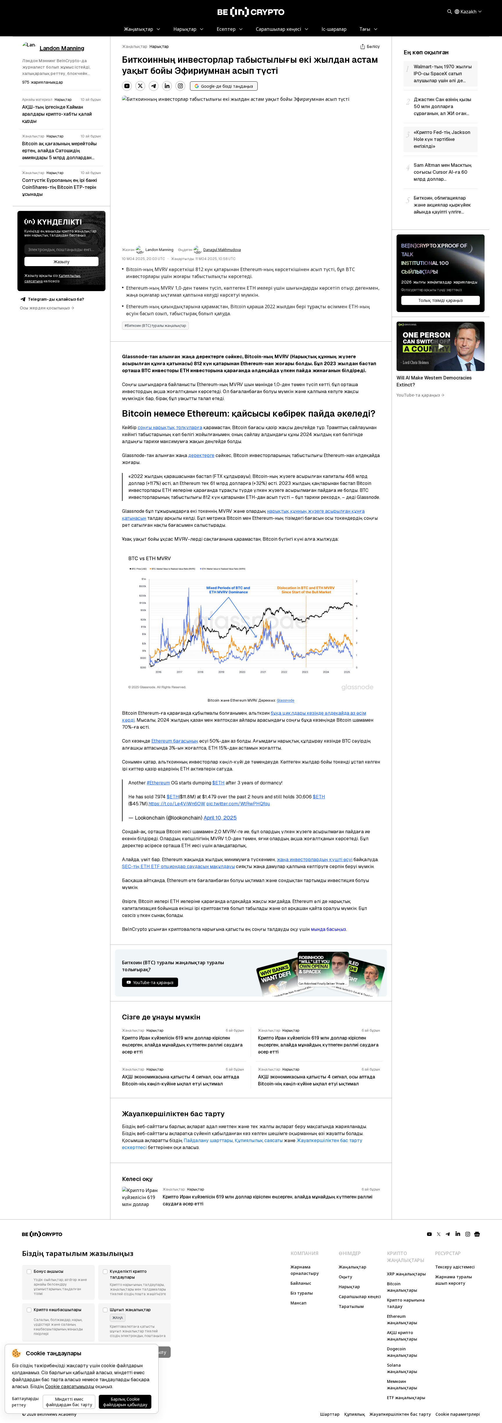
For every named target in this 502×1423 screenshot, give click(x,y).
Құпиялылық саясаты (259, 1140)
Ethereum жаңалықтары (402, 1319)
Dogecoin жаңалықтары (402, 1352)
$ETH (218, 783)
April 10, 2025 (220, 817)
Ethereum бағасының (174, 741)
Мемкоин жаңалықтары (402, 1384)
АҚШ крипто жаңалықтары (402, 1336)
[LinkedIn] (167, 86)
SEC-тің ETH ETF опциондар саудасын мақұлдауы (178, 866)
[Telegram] (154, 86)
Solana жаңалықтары (402, 1368)
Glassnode (285, 700)
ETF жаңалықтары (406, 1397)
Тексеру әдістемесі (455, 1267)
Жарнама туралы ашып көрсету (453, 1280)
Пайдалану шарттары (208, 1140)
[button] (58, 1282)
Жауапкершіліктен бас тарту (400, 1414)
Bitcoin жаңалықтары (402, 1287)
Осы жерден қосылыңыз (45, 308)
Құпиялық (354, 1414)
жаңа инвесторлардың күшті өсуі (314, 859)
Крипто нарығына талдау (406, 1303)
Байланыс (301, 1283)
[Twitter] (140, 86)
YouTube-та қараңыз (418, 395)
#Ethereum (158, 783)
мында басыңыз (328, 929)
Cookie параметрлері (457, 1414)
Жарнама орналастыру (305, 1270)
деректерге (201, 455)
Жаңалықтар (134, 46)
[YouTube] (127, 86)
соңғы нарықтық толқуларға (170, 427)
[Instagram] (180, 86)
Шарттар (330, 1414)
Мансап (298, 1303)
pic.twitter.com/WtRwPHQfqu (238, 804)
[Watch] (441, 346)
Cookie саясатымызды (69, 1386)
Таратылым (351, 1306)
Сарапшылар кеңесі (360, 1296)
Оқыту (345, 1276)
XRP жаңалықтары (406, 1274)
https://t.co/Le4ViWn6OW (176, 804)
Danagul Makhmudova (222, 250)
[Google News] (477, 1234)
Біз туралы (302, 1293)
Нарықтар (159, 46)
